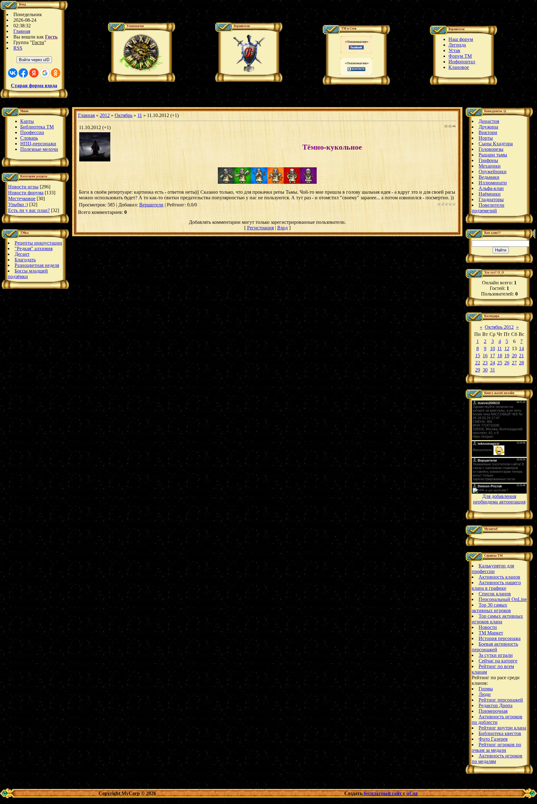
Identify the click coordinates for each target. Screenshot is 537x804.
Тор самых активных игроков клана (497, 618)
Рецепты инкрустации (38, 243)
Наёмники (490, 193)
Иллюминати (493, 182)
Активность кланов (499, 577)
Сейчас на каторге (498, 660)
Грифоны (488, 160)
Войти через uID (34, 59)
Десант (22, 254)
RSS (17, 48)
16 (485, 355)
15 (477, 355)
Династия (489, 121)
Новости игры (23, 186)
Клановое (458, 67)
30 (485, 370)
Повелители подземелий (488, 207)
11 (139, 115)
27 (514, 362)
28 (521, 362)
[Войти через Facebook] (23, 73)
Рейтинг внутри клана (502, 727)
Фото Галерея (493, 739)
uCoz (412, 793)
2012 (105, 115)
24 (492, 362)
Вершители (151, 204)
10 (492, 348)
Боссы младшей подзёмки (28, 273)
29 (477, 370)
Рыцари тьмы (493, 154)
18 (499, 355)
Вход (282, 227)
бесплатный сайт (383, 793)
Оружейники (493, 171)
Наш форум (460, 39)
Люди (485, 694)
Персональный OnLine (503, 599)
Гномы (486, 688)
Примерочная (493, 711)
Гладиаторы (491, 199)
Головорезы (491, 149)
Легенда (457, 44)
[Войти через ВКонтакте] (12, 73)
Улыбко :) (18, 204)
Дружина (488, 126)
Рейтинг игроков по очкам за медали (496, 747)
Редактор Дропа (495, 705)
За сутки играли (496, 655)
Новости (488, 627)
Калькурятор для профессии (493, 568)
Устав (454, 50)
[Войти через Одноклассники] (55, 73)
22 (477, 362)
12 (506, 348)
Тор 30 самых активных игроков (491, 607)
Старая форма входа (34, 85)
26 (506, 362)
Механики (490, 166)
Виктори (488, 132)
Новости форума (26, 192)
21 (521, 355)
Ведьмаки (489, 177)
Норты (486, 138)
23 (485, 362)
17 (492, 355)
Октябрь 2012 (499, 327)
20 (514, 355)
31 (492, 370)
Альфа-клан (491, 188)
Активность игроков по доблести (497, 719)
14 (521, 348)
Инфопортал (461, 61)
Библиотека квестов (500, 733)
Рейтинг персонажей (501, 699)
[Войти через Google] (45, 73)
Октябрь (123, 115)
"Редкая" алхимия (34, 248)
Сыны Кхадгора (496, 143)
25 (499, 362)
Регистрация (260, 227)
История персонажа (500, 638)
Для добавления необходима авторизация (499, 499)
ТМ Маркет (491, 632)
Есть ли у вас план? (29, 210)
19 (506, 355)
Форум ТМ (460, 56)
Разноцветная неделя (37, 265)
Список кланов (495, 593)
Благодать (25, 259)
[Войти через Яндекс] (34, 73)
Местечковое (21, 198)
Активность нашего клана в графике (496, 585)
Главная (21, 31)
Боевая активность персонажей (495, 646)
